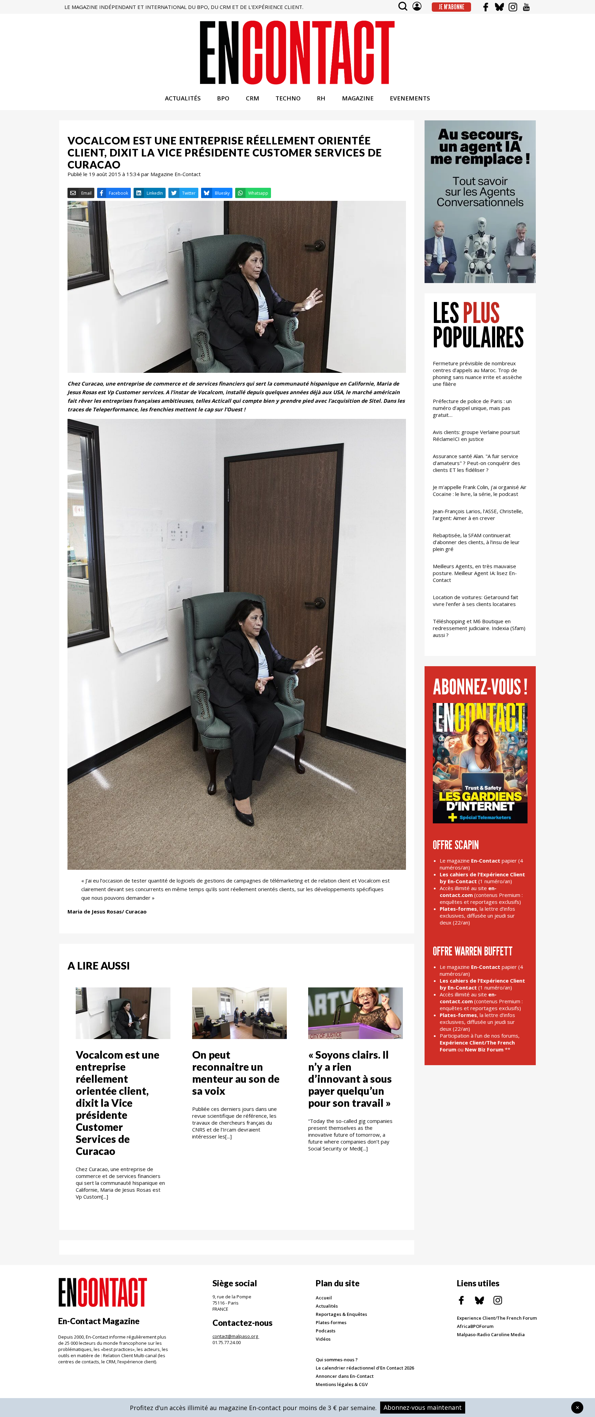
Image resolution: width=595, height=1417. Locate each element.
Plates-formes (331, 1322)
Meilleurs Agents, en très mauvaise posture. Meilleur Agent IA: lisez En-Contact (475, 573)
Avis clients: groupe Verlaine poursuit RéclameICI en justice (476, 435)
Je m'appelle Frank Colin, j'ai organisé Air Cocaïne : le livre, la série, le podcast (479, 490)
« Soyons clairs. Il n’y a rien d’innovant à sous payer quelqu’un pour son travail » (350, 1078)
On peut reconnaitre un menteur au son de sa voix (236, 1072)
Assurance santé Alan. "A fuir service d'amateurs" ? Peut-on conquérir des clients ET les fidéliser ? (476, 463)
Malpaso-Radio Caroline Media (491, 1334)
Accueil (324, 1298)
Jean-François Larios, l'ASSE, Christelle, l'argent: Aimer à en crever (478, 514)
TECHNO (288, 98)
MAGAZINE (358, 98)
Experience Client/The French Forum (497, 1318)
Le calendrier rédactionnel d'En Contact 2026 (365, 1368)
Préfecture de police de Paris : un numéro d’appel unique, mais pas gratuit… (472, 408)
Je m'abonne (451, 7)
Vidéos (323, 1339)
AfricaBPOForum (475, 1326)
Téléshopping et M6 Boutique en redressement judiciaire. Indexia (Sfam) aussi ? (479, 628)
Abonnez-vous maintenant (423, 1407)
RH (321, 98)
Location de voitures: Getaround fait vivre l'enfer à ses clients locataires (475, 600)
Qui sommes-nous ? (337, 1359)
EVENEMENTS (410, 98)
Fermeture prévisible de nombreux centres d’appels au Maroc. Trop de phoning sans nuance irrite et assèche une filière (477, 373)
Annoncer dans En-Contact (345, 1376)
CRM (252, 98)
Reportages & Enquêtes (341, 1314)
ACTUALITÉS (183, 98)
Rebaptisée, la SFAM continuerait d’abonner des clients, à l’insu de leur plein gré (476, 542)
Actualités (327, 1306)
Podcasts (325, 1331)
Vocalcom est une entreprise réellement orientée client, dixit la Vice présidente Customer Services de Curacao (117, 1102)
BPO (223, 98)
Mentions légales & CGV (342, 1384)
